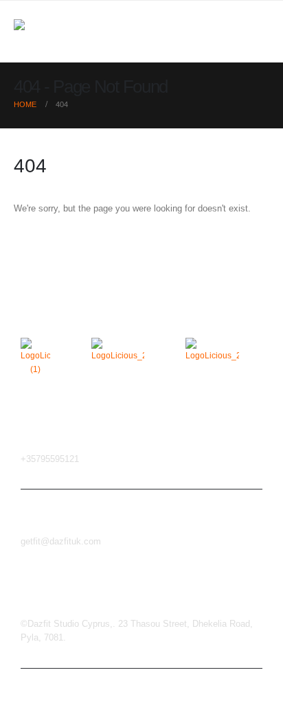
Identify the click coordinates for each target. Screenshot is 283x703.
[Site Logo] (41, 32)
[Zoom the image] (35, 344)
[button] (257, 31)
